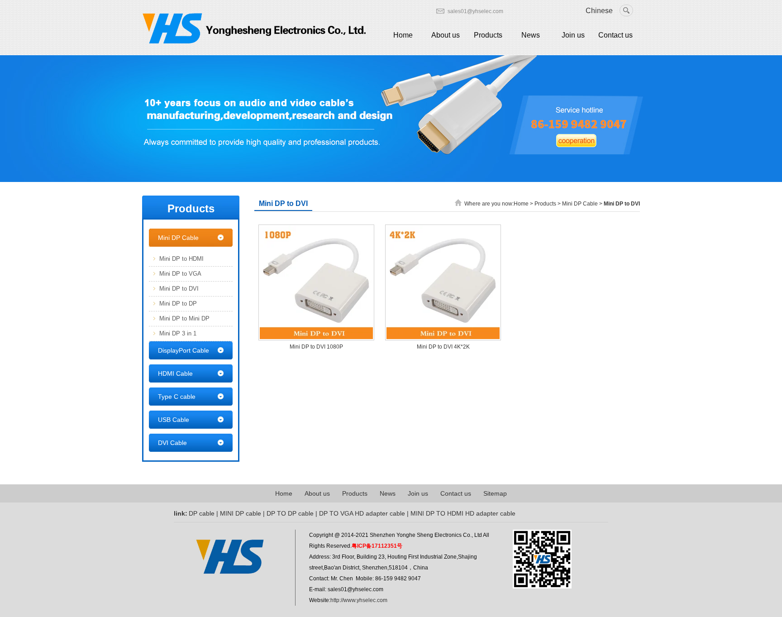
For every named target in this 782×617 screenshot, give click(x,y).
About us (445, 35)
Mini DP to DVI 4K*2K (443, 347)
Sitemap (495, 493)
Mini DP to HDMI (181, 258)
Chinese (599, 10)
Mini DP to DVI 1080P (316, 347)
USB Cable (173, 419)
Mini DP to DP (178, 303)
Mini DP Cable (178, 237)
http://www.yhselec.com (358, 600)
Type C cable (177, 396)
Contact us (615, 35)
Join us (573, 35)
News (530, 35)
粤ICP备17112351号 (377, 546)
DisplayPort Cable (183, 350)
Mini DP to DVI (179, 288)
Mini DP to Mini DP (184, 318)
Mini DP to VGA (180, 273)
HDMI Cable (175, 373)
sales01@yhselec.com (475, 11)
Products (488, 35)
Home (403, 35)
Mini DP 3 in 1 (177, 333)
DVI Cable (172, 442)
